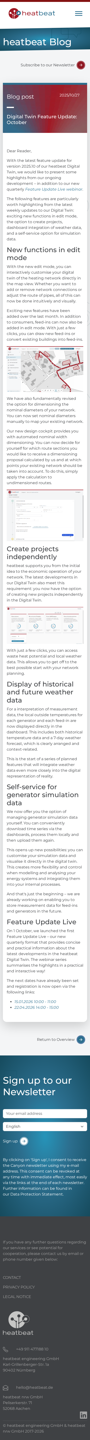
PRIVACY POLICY (19, 1287)
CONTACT (12, 1277)
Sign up (10, 1141)
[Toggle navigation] (78, 13)
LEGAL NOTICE (17, 1296)
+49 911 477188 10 (32, 1349)
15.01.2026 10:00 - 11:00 (35, 1001)
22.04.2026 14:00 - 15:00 (36, 1007)
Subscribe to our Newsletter (48, 65)
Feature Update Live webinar (53, 189)
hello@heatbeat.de (34, 1387)
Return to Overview (56, 1039)
